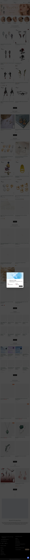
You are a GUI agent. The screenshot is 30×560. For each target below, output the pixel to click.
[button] (11, 284)
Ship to (8, 283)
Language (16, 283)
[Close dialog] (22, 273)
